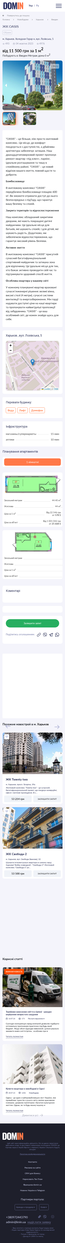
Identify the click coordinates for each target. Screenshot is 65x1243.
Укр (31, 5)
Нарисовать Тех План (32, 1179)
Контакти (32, 1162)
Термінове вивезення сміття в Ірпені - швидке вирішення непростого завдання (29, 1013)
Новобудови (22, 19)
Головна (6, 19)
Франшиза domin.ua (32, 1184)
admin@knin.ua (28, 1222)
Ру (37, 5)
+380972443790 (17, 1217)
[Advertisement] (32, 686)
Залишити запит (47, 799)
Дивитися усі (30, 1115)
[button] (32, 362)
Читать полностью (14, 1036)
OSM (56, 388)
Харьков (40, 19)
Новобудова (34, 1093)
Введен (54, 19)
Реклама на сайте (32, 1167)
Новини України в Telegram (32, 1190)
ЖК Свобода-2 (16, 854)
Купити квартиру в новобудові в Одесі (25, 1088)
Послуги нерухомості (36, 1019)
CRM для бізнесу (32, 1173)
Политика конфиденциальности (32, 1154)
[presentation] (10, 85)
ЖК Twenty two (17, 779)
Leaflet (47, 388)
